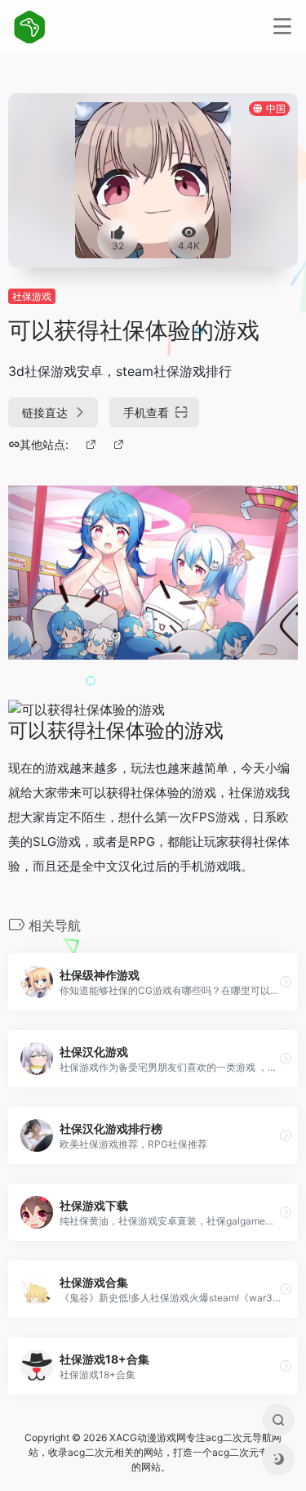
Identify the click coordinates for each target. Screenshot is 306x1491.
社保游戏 (31, 296)
